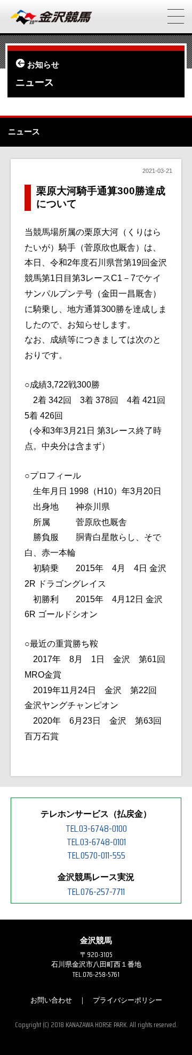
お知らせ (43, 65)
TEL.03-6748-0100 (96, 828)
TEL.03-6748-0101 (96, 841)
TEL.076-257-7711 (96, 891)
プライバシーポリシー (127, 1000)
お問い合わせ (51, 1000)
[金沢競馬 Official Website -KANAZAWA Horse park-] (52, 18)
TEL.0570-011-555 (96, 855)
